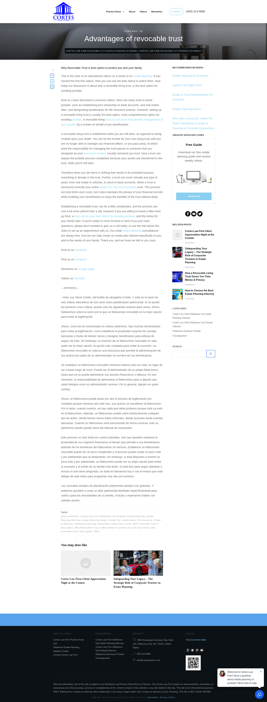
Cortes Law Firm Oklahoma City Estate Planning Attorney (191, 316)
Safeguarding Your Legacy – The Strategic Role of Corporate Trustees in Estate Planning (138, 571)
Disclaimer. (153, 697)
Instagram (81, 259)
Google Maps (86, 269)
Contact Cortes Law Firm (65, 655)
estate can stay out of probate (117, 187)
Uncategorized (179, 335)
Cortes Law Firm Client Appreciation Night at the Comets (85, 571)
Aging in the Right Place (187, 85)
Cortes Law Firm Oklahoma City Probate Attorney (192, 324)
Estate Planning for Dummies (190, 75)
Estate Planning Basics (186, 109)
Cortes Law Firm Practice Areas (68, 639)
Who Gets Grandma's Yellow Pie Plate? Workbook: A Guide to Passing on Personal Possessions (193, 123)
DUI (55, 643)
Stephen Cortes (61, 651)
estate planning (142, 76)
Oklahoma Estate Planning (66, 647)
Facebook (81, 250)
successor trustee (95, 153)
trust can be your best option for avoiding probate (104, 216)
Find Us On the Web (196, 640)
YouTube (79, 278)
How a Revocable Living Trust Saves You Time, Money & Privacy (199, 276)
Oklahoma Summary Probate (186, 331)
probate (77, 119)
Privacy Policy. (168, 697)
